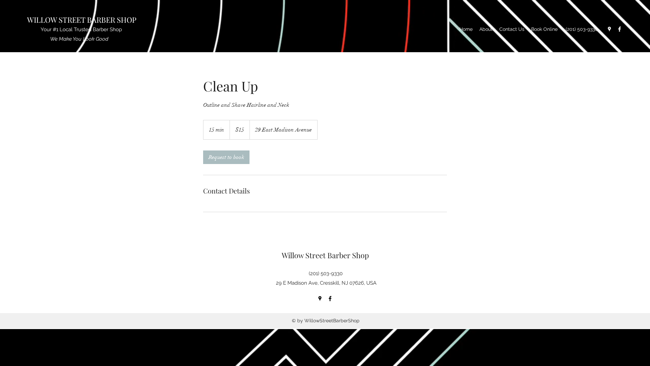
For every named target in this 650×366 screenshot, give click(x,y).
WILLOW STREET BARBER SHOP (82, 20)
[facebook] (619, 29)
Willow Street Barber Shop (326, 255)
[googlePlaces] (609, 29)
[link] (226, 157)
